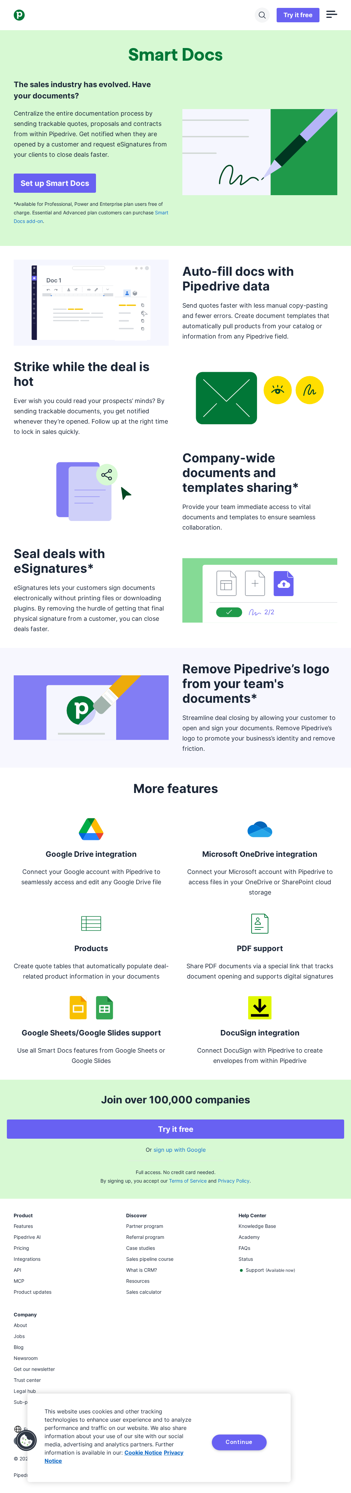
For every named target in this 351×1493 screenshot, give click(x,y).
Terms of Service (188, 1181)
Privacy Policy (234, 1181)
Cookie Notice (143, 1452)
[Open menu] (331, 15)
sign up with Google (180, 1149)
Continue (239, 1441)
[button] (26, 1440)
